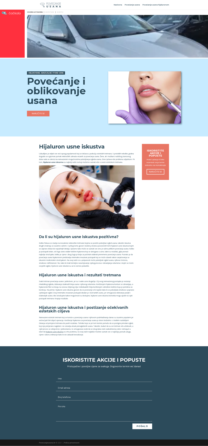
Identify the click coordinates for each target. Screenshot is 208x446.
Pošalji (142, 426)
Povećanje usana (132, 5)
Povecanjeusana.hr (47, 443)
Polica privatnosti (71, 443)
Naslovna (118, 5)
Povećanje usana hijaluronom (156, 5)
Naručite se (38, 113)
